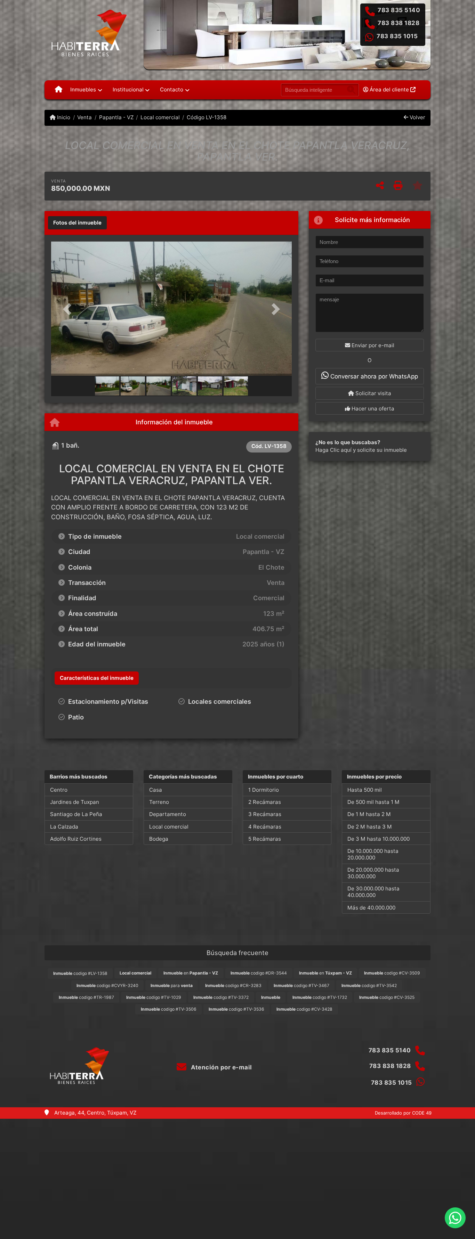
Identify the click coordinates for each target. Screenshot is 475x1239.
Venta (84, 117)
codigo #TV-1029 (153, 997)
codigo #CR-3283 (233, 985)
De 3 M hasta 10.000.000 (378, 838)
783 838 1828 (398, 22)
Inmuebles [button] (83, 89)
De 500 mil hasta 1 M (373, 802)
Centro (58, 789)
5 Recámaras (264, 838)
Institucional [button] (128, 89)
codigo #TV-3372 (221, 997)
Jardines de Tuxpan (74, 802)
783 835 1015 (397, 36)
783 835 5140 (399, 10)
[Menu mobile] (58, 89)
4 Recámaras (264, 826)
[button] (69, 309)
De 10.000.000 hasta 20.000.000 (372, 854)
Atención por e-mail (221, 1067)
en (190, 973)
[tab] (77, 222)
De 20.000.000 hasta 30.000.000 (373, 873)
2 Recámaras (264, 802)
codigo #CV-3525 (386, 997)
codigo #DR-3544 (259, 973)
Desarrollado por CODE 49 (403, 1113)
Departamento (167, 814)
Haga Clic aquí (333, 450)
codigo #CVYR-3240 (107, 985)
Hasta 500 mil (364, 789)
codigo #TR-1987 (86, 997)
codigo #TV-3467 (301, 985)
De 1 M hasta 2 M (369, 814)
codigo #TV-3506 (168, 1009)
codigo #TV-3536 (236, 1009)
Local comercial (160, 117)
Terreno (159, 802)
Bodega (158, 838)
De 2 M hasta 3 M (369, 826)
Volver (416, 117)
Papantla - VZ (116, 117)
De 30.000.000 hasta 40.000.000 (373, 891)
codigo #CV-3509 (392, 973)
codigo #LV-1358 (80, 973)
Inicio (63, 117)
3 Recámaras (264, 814)
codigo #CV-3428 (304, 1009)
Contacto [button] (171, 89)
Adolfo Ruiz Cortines (76, 838)
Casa (155, 789)
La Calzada (64, 826)
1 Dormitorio (263, 789)
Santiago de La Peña (76, 814)
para (172, 985)
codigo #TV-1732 (319, 997)
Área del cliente (389, 89)
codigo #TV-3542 (369, 985)
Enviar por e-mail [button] (372, 345)
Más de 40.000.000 (371, 907)
